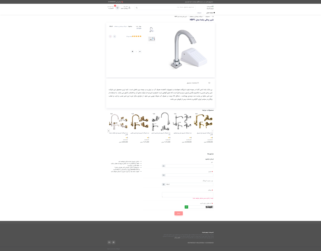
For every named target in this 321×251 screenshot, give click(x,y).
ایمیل (209, 171)
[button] (108, 131)
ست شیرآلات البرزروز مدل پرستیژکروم (183, 133)
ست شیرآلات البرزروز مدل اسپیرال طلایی (205, 133)
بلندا (137, 26)
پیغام (209, 190)
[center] (136, 7)
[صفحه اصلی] (213, 16)
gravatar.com (134, 169)
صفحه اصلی (209, 13)
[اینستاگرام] (113, 242)
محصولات (199, 13)
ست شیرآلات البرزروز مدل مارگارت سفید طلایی (118, 133)
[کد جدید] (186, 207)
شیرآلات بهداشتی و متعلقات (195, 16)
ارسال (178, 213)
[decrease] (140, 51)
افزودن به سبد (117, 51)
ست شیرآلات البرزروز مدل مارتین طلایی (140, 133)
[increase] (132, 51)
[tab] (206, 83)
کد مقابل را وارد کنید (205, 203)
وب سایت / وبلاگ (208, 181)
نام (212, 162)
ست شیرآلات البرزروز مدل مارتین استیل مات (161, 133)
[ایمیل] (109, 242)
